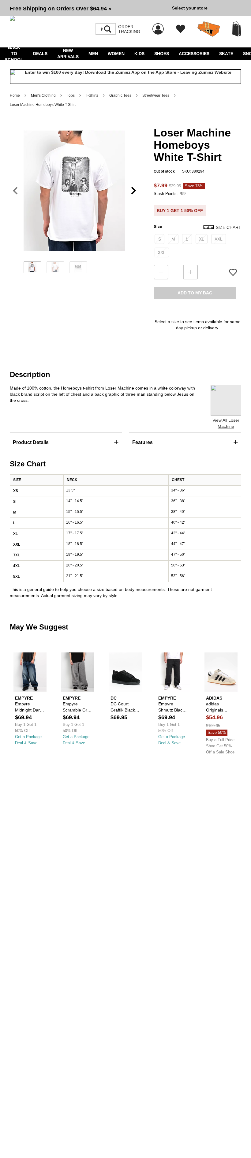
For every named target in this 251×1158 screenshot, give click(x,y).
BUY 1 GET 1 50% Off (180, 210)
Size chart (228, 227)
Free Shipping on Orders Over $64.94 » (60, 9)
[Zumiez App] (125, 76)
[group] (88, 8)
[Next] (133, 190)
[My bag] (236, 29)
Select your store (190, 8)
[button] (88, 8)
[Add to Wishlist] (233, 272)
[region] (74, 200)
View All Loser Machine (225, 423)
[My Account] (158, 25)
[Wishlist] (180, 29)
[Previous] (15, 190)
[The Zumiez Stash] (208, 29)
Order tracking (129, 29)
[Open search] (107, 29)
